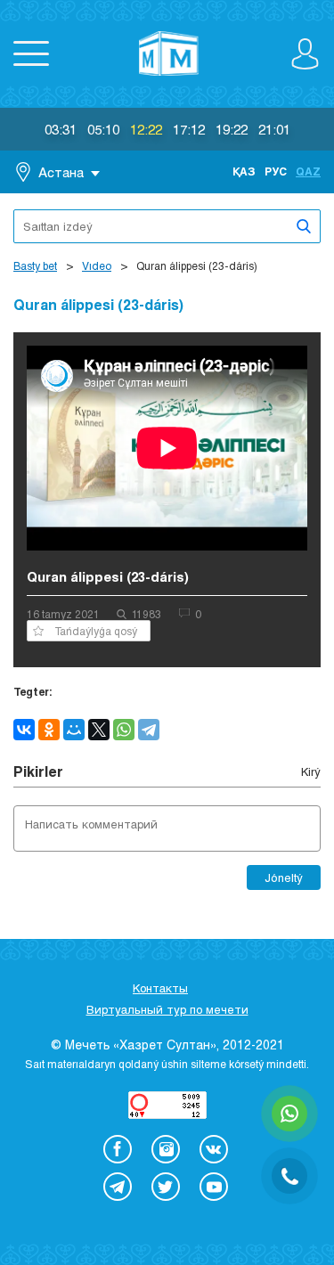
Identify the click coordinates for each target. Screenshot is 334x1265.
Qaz (308, 171)
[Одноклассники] (49, 729)
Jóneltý (284, 877)
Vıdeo (96, 265)
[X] (99, 729)
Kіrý (311, 771)
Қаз (244, 171)
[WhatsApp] (123, 729)
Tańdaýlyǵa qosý (95, 630)
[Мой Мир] (74, 729)
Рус (276, 171)
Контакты (160, 988)
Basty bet (35, 265)
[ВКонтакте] (24, 729)
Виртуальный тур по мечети (167, 1009)
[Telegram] (148, 729)
